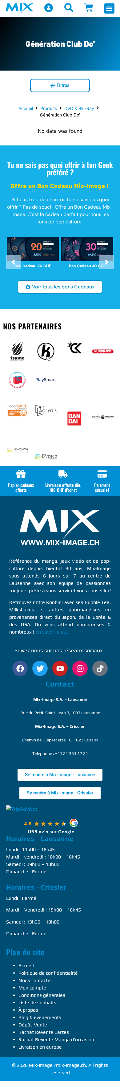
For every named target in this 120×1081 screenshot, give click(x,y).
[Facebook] (20, 668)
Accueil (25, 108)
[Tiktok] (100, 668)
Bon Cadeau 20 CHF (32, 265)
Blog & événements (39, 1017)
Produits (48, 108)
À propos (28, 1010)
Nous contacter (35, 980)
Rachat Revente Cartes (43, 1032)
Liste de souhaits (37, 1003)
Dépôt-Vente (32, 1025)
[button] (109, 8)
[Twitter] (40, 668)
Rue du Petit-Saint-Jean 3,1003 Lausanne (60, 712)
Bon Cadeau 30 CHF (87, 265)
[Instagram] (80, 668)
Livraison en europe (40, 1047)
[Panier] (88, 7)
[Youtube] (60, 668)
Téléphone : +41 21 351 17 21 (60, 753)
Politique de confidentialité (48, 973)
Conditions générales (41, 995)
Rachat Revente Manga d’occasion (56, 1039)
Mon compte (32, 988)
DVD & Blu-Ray (79, 108)
